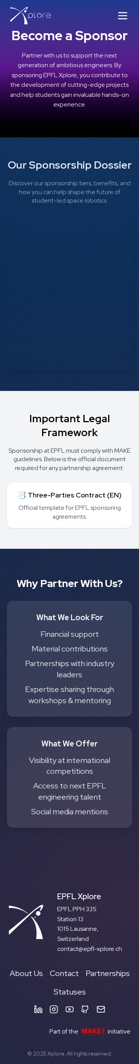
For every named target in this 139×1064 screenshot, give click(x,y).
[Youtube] (69, 1009)
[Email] (101, 1009)
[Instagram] (53, 1009)
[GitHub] (85, 1009)
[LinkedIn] (38, 1009)
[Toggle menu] (123, 16)
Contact (64, 973)
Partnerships (108, 973)
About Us (26, 973)
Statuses (70, 991)
